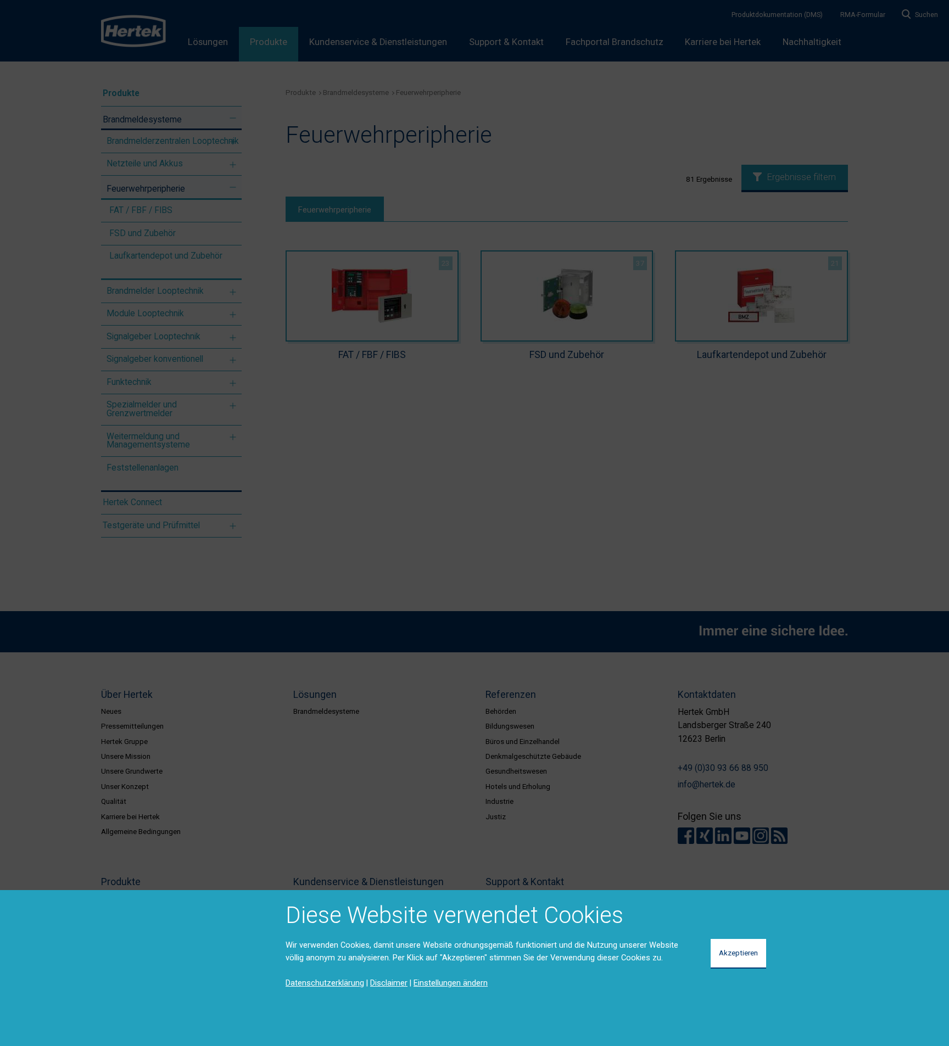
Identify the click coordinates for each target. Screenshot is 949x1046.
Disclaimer (388, 983)
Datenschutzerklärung (325, 983)
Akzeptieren (738, 952)
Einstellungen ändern (451, 983)
